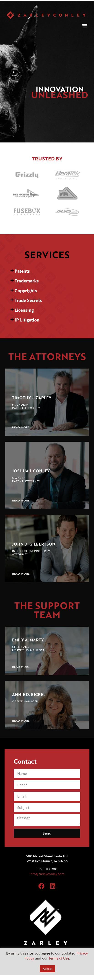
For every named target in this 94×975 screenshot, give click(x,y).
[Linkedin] (52, 886)
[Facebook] (41, 886)
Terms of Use (59, 958)
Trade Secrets (28, 300)
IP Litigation (27, 320)
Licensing (24, 310)
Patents (22, 271)
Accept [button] (47, 968)
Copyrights (26, 290)
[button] (84, 25)
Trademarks (27, 280)
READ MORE (21, 427)
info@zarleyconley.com (47, 873)
